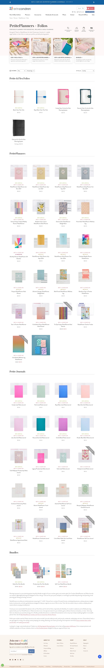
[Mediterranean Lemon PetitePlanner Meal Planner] (41, 206)
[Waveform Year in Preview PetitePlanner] (85, 276)
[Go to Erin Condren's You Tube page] (15, 659)
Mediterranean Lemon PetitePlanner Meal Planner (41, 222)
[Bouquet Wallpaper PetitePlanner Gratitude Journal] (85, 490)
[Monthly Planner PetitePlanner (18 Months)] (19, 241)
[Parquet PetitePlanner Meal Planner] (19, 276)
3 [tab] (52, 3)
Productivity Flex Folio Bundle (41, 584)
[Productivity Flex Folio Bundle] (41, 570)
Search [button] (79, 8)
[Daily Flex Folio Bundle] (19, 570)
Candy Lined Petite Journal (19, 405)
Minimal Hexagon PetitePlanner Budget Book (41, 292)
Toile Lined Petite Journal (63, 469)
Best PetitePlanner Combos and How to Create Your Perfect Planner (38, 615)
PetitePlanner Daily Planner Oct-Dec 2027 (85, 188)
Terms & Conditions (24, 654)
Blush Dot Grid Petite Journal (85, 405)
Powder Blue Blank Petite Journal (85, 438)
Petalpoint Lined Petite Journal (85, 469)
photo (64, 15)
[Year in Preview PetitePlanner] (19, 311)
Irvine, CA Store (60, 645)
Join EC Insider (90, 12)
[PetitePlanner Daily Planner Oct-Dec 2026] (63, 241)
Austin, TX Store (60, 643)
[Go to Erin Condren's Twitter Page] (18, 659)
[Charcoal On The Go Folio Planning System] (19, 128)
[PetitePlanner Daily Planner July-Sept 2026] (41, 241)
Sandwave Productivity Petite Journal (18, 505)
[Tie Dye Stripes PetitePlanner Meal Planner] (63, 311)
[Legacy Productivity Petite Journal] (41, 455)
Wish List (72, 648)
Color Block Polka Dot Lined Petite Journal (63, 539)
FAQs (84, 648)
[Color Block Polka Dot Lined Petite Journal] (63, 525)
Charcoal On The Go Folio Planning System (18, 140)
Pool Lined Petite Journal (40, 405)
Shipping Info (85, 643)
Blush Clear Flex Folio (18, 110)
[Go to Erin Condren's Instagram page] (12, 659)
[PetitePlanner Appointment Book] (19, 525)
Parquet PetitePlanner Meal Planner (19, 292)
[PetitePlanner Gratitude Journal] (41, 525)
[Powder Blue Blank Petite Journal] (85, 422)
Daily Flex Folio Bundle (19, 584)
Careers (45, 656)
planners (27, 15)
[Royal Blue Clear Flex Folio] (41, 96)
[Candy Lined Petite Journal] (19, 390)
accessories (37, 15)
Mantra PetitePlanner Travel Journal (41, 506)
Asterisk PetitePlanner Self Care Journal (63, 505)
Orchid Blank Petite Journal (63, 438)
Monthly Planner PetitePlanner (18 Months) (19, 257)
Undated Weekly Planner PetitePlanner (85, 257)
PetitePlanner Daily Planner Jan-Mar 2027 (18, 188)
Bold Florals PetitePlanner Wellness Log (63, 292)
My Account (81, 12)
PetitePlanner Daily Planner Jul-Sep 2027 (63, 188)
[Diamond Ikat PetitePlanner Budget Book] (63, 206)
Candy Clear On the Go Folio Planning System (63, 109)
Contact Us (85, 651)
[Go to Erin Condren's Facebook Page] (10, 659)
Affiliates (45, 651)
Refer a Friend (73, 651)
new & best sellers (15, 15)
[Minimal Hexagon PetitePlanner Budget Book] (41, 276)
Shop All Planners (73, 643)
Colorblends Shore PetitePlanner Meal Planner (40, 325)
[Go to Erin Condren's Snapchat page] (23, 659)
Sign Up (31, 651)
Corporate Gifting (47, 648)
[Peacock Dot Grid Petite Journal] (41, 422)
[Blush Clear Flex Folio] (19, 96)
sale (93, 15)
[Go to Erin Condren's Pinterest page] (20, 659)
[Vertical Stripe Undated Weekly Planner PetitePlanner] (19, 206)
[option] (52, 2)
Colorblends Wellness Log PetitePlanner (18, 358)
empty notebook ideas (81, 620)
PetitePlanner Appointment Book (18, 540)
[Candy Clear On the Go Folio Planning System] (63, 96)
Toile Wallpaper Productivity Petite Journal (19, 471)
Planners (15, 18)
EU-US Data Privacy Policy (57, 666)
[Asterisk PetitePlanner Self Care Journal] (63, 490)
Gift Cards (72, 653)
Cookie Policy (48, 666)
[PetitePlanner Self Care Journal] (85, 525)
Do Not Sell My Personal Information (78, 666)
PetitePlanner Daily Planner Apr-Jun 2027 (40, 188)
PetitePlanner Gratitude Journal (41, 538)
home (11, 18)
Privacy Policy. (30, 654)
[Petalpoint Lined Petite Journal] (85, 455)
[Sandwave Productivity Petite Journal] (19, 490)
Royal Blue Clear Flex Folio (41, 110)
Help (75, 12)
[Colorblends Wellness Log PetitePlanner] (19, 344)
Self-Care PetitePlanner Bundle (63, 584)
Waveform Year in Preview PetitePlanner (85, 292)
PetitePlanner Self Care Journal (85, 538)
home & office (83, 15)
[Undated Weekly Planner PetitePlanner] (85, 241)
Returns (84, 645)
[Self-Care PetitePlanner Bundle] (63, 570)
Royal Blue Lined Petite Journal (63, 405)
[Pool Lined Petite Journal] (41, 390)
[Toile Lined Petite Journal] (63, 455)
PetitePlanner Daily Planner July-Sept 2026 (40, 257)
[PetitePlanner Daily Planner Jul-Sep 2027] (63, 171)
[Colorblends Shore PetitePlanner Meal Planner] (41, 311)
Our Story (46, 643)
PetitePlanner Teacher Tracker (85, 324)
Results (78, 71)
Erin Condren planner (42, 628)
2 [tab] (51, 3)
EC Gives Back (46, 653)
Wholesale (46, 645)
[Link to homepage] (20, 8)
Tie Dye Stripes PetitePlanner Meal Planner (63, 325)
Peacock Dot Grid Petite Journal (41, 438)
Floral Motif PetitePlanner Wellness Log (85, 222)
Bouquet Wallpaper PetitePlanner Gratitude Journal (85, 506)
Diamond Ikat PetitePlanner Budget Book (63, 222)
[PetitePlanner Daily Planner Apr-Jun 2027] (41, 171)
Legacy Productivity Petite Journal (41, 469)
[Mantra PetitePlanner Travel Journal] (41, 490)
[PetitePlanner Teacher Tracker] (85, 311)
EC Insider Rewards (74, 645)
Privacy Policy (41, 666)
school (72, 15)
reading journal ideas (24, 622)
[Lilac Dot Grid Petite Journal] (19, 422)
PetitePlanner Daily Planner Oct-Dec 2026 (63, 257)
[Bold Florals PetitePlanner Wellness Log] (63, 276)
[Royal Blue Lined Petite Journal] (63, 390)
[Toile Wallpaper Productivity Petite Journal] (19, 455)
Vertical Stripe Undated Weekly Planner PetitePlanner (19, 222)
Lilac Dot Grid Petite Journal (18, 438)
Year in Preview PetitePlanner (18, 324)
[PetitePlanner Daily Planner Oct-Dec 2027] (85, 171)
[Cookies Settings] (2, 665)
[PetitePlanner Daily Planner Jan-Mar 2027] (19, 171)
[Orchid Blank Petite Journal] (63, 422)
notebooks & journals (52, 15)
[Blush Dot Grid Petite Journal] (85, 390)
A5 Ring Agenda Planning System (46, 626)
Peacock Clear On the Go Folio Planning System (85, 109)
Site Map (72, 656)
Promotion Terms (67, 666)
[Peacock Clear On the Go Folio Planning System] (85, 96)
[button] (10, 2)
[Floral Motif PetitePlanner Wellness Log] (85, 206)
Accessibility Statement (90, 666)
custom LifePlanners (71, 626)
